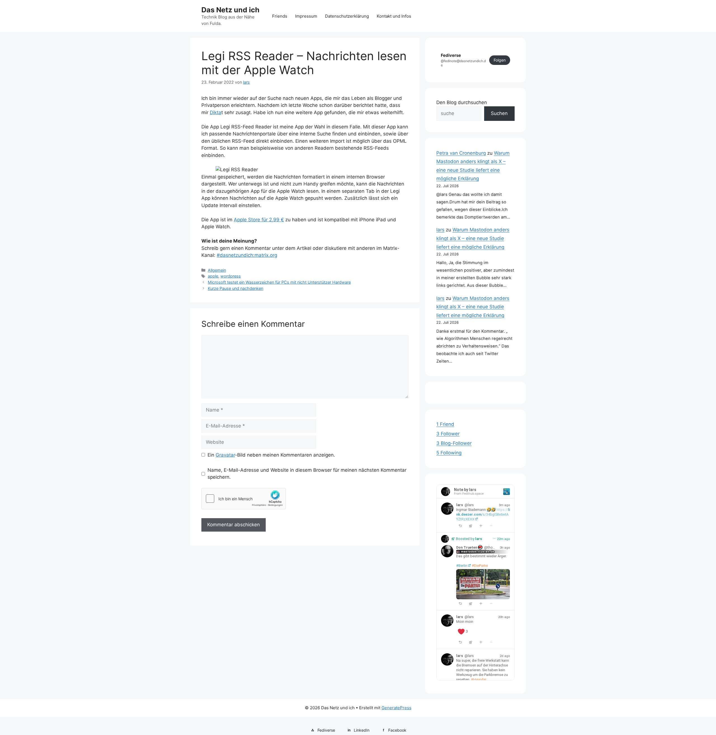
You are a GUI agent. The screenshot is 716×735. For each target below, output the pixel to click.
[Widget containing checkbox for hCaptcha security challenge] (243, 498)
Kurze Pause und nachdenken (235, 288)
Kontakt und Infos (394, 16)
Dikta (215, 112)
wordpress (230, 276)
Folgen (500, 60)
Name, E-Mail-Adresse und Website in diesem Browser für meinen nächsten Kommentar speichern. (307, 473)
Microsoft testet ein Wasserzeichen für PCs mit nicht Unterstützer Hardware (279, 282)
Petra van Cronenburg (461, 153)
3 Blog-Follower (454, 443)
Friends (279, 16)
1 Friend (445, 424)
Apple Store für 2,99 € (259, 219)
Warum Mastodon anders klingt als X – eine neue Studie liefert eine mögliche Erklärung (472, 238)
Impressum (306, 16)
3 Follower (448, 433)
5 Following (448, 452)
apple (213, 276)
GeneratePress (396, 707)
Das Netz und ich (230, 10)
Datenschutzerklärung (347, 16)
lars (440, 230)
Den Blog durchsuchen (461, 102)
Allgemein (217, 270)
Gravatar (225, 455)
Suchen (499, 113)
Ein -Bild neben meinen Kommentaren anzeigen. (271, 455)
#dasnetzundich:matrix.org (247, 255)
